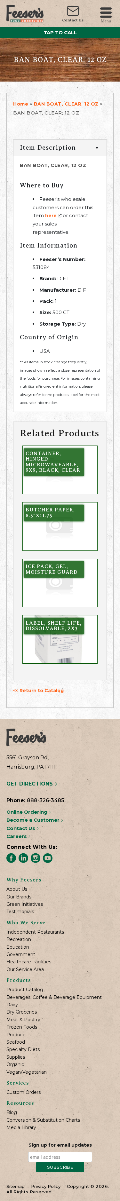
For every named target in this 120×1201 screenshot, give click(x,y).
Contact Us (73, 20)
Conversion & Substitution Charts (43, 1120)
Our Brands (18, 897)
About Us (16, 889)
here (51, 215)
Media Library (21, 1127)
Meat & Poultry (23, 1019)
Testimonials (20, 911)
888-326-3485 (45, 800)
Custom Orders (23, 1092)
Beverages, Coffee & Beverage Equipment (54, 997)
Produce (16, 1034)
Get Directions (30, 784)
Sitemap (15, 1186)
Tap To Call (60, 32)
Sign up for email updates (60, 1145)
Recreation (18, 939)
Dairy (12, 1004)
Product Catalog (24, 989)
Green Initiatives (24, 904)
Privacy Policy (45, 1186)
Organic (15, 1064)
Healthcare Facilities (28, 962)
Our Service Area (25, 969)
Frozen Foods (21, 1027)
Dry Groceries (21, 1012)
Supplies (15, 1057)
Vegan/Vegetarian (26, 1072)
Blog (11, 1112)
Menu (106, 21)
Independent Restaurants (35, 932)
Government (20, 954)
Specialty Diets (23, 1049)
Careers (17, 836)
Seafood (15, 1042)
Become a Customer (33, 820)
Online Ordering (27, 812)
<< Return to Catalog (38, 690)
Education (17, 947)
